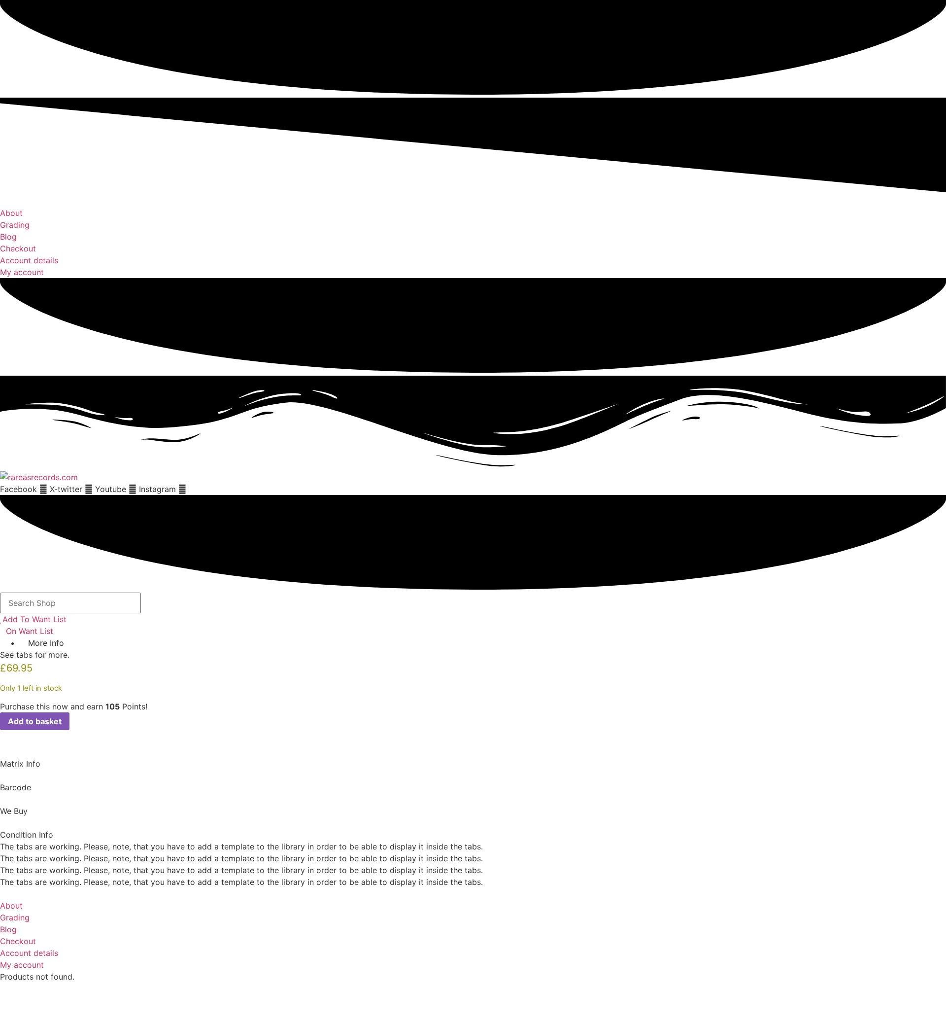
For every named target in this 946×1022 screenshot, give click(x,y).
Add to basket (35, 721)
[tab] (473, 758)
